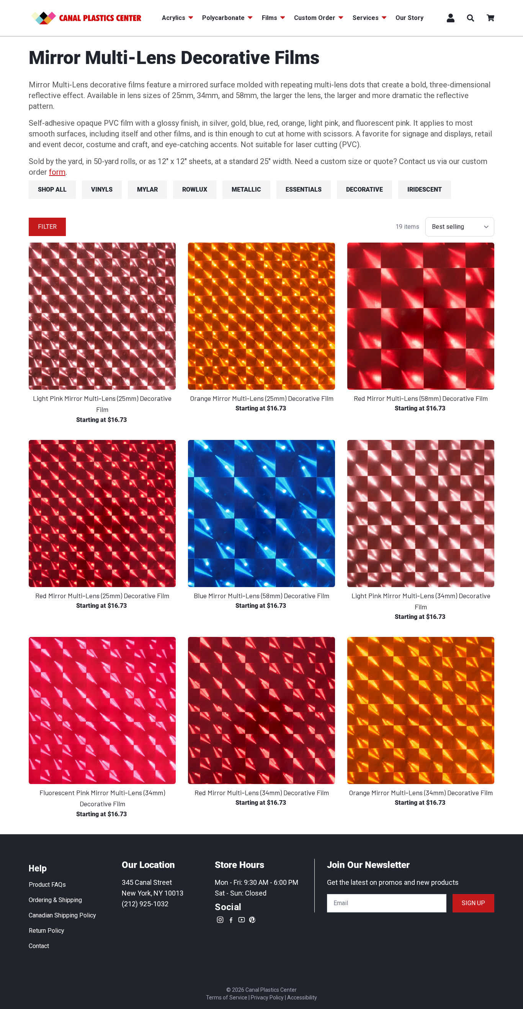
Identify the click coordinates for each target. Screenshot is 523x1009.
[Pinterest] (252, 919)
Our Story (409, 17)
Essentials (304, 189)
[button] (490, 18)
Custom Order (314, 17)
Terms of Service (226, 997)
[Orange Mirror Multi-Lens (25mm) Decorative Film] (261, 316)
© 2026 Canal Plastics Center (261, 990)
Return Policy (46, 930)
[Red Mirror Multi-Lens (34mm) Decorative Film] (261, 710)
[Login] (451, 18)
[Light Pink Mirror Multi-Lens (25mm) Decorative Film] (102, 316)
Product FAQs (47, 884)
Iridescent (424, 189)
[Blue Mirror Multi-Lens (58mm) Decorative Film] (261, 513)
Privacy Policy (267, 997)
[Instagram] (220, 919)
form (57, 172)
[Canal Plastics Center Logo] (86, 18)
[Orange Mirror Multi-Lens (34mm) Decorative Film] (420, 710)
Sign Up (473, 903)
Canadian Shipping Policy (62, 915)
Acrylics (173, 17)
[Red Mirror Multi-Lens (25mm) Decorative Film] (102, 513)
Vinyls (102, 189)
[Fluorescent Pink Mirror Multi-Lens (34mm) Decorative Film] (102, 710)
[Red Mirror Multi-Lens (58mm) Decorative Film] (420, 316)
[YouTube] (241, 919)
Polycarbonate (223, 17)
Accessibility (302, 997)
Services (366, 17)
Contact (39, 946)
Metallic (246, 189)
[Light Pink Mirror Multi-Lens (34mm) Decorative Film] (420, 513)
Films (269, 17)
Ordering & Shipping (55, 900)
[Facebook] (231, 919)
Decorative (364, 189)
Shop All (52, 189)
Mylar (147, 189)
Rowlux (194, 189)
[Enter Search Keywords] (471, 18)
